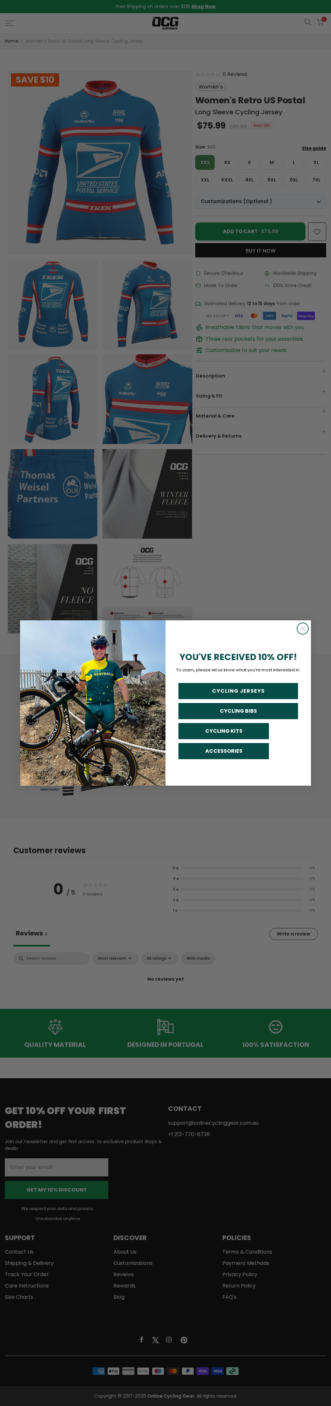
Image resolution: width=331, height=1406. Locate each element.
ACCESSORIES (223, 751)
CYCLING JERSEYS (238, 691)
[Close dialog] (302, 628)
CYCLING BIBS (238, 711)
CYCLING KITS (223, 731)
